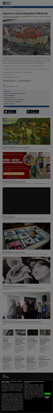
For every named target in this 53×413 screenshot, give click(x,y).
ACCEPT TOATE (47, 393)
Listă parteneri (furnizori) (28, 399)
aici (11, 403)
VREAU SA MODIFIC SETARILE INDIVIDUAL (47, 397)
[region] (26, 396)
